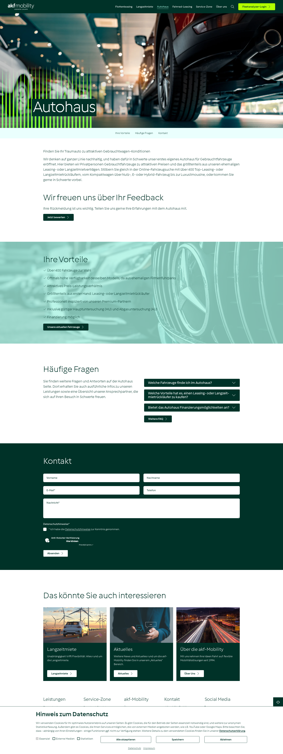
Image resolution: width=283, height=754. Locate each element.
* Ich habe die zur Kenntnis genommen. (84, 529)
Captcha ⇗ (86, 545)
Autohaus (163, 6)
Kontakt (163, 133)
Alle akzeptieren (125, 739)
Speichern (178, 739)
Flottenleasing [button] (123, 6)
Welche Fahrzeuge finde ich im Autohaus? (180, 383)
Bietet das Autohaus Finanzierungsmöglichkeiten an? (188, 407)
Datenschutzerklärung (232, 730)
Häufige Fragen (144, 133)
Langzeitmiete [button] (144, 6)
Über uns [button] (221, 6)
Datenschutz (134, 748)
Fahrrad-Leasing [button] (182, 6)
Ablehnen (225, 739)
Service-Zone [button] (204, 6)
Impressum (149, 748)
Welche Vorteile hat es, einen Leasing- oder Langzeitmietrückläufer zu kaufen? (188, 395)
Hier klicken (72, 541)
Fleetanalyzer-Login (254, 6)
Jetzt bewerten (56, 217)
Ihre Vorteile (122, 133)
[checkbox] (37, 738)
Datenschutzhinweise (56, 524)
